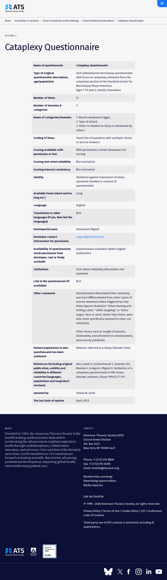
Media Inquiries (93, 485)
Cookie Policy (130, 511)
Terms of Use (111, 511)
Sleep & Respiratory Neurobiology (61, 20)
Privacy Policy (92, 511)
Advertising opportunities (100, 480)
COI (143, 511)
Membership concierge (98, 476)
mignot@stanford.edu (90, 236)
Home (8, 20)
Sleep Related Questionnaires (98, 20)
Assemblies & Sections (27, 20)
